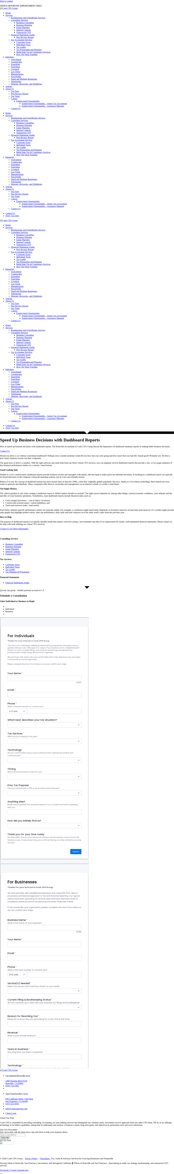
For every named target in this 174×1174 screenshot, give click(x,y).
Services (9, 15)
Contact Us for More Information (14, 529)
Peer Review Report (25, 37)
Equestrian (15, 64)
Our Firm (15, 91)
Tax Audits (21, 47)
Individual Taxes (23, 45)
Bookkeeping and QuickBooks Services (28, 18)
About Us (9, 89)
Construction (16, 62)
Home (8, 13)
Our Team (15, 96)
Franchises (15, 67)
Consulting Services (19, 20)
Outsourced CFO (23, 32)
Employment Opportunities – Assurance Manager (43, 106)
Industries (9, 57)
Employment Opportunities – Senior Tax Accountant (44, 103)
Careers (14, 99)
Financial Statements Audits (23, 35)
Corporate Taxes (23, 42)
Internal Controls (23, 30)
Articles (8, 86)
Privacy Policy (31, 1158)
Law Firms (15, 72)
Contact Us (16, 108)
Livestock (15, 69)
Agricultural (16, 59)
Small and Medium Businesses (24, 79)
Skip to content (6, 1)
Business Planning (24, 25)
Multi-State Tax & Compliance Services (33, 52)
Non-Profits (16, 76)
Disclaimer (45, 1158)
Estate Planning (23, 27)
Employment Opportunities (28, 101)
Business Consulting (25, 23)
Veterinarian (16, 81)
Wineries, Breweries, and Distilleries (26, 84)
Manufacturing (17, 74)
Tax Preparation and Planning (29, 49)
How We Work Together (27, 54)
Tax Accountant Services (21, 40)
